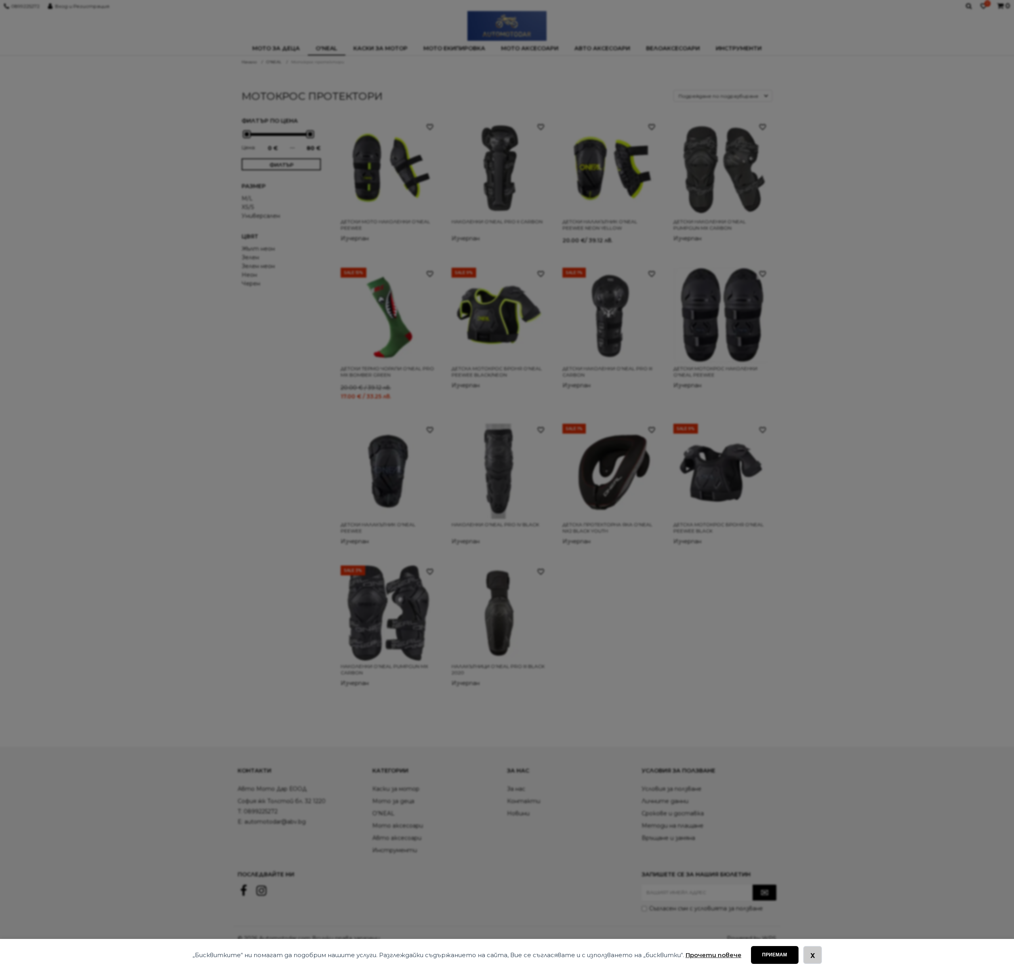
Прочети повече (713, 955)
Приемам (774, 955)
